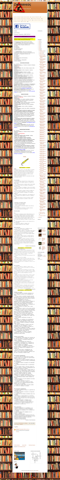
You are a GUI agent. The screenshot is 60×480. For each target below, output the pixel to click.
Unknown (17, 429)
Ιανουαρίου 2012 (42, 215)
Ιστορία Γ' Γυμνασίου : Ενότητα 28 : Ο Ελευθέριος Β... (42, 90)
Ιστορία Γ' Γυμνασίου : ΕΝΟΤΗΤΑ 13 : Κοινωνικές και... (42, 104)
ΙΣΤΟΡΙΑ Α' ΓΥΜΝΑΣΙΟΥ (26, 18)
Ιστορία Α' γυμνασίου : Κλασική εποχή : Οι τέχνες (42, 210)
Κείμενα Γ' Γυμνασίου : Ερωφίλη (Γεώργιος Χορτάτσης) (42, 204)
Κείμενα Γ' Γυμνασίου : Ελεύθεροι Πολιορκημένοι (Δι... (42, 196)
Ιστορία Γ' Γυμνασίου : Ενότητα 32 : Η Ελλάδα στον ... (42, 78)
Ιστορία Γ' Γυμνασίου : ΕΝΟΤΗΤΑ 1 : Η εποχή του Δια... (42, 128)
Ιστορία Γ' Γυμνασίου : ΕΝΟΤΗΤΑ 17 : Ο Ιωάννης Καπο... (42, 101)
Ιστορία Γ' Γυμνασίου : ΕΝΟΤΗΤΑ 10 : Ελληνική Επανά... (42, 107)
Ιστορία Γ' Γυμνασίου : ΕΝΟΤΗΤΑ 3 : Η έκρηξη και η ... (42, 122)
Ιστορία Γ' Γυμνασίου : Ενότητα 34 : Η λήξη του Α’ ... (42, 73)
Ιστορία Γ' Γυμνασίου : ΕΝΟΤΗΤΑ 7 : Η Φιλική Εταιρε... (42, 116)
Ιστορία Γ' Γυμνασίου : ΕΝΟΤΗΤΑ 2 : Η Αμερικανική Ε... (42, 125)
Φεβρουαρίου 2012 (42, 213)
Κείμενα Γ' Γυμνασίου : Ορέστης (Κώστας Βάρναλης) (42, 179)
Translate (44, 256)
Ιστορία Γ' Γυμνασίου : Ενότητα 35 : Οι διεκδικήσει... (42, 70)
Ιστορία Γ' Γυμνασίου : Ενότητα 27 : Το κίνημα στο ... (42, 93)
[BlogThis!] (31, 423)
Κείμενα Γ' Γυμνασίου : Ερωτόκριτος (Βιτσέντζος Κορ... (42, 201)
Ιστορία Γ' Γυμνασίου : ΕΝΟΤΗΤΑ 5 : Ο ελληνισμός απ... (42, 119)
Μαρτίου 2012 (42, 212)
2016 (39, 44)
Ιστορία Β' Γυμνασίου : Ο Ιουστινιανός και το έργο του (42, 59)
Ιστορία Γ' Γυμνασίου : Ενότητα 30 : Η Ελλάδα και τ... (42, 84)
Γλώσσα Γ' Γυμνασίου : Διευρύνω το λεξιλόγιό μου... (42, 143)
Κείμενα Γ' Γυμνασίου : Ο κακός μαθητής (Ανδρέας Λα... (42, 193)
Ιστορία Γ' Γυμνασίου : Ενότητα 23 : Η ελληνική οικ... (42, 96)
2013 (39, 48)
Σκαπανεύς (22, 4)
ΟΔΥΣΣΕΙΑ (24, 21)
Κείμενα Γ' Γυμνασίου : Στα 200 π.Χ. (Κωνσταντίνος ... (42, 181)
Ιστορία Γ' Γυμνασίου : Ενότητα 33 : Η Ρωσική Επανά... (42, 76)
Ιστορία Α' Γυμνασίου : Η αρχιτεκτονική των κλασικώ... (42, 57)
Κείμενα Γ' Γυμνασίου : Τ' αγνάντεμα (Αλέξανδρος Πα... (42, 187)
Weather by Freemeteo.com (40, 259)
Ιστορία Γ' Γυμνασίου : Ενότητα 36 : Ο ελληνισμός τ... (42, 67)
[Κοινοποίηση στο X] (32, 423)
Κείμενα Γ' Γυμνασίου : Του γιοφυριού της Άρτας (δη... (42, 207)
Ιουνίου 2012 (41, 52)
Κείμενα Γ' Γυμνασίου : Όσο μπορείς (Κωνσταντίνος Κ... (42, 184)
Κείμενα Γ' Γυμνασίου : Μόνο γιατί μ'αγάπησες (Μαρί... (42, 176)
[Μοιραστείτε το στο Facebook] (33, 423)
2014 (39, 47)
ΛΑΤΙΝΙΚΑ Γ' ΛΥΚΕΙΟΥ (17, 21)
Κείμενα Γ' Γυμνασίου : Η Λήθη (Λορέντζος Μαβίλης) (42, 190)
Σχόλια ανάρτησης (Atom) (21, 446)
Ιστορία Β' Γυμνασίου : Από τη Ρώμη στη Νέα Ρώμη (42, 62)
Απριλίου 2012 (42, 54)
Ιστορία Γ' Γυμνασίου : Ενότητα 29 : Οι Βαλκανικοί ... (42, 87)
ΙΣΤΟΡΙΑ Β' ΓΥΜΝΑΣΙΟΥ (36, 18)
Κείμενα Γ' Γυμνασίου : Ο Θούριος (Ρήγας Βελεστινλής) (42, 199)
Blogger (37, 470)
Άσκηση (24, 156)
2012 (39, 49)
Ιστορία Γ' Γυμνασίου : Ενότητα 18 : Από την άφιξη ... (42, 98)
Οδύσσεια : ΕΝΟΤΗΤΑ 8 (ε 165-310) (44, 230)
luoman (32, 470)
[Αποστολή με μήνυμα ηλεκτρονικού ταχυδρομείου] (30, 423)
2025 (39, 42)
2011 (39, 217)
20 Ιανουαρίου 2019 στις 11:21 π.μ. (24, 429)
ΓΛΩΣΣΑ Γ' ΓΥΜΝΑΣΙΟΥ (17, 18)
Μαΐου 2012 (41, 53)
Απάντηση (17, 431)
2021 (39, 43)
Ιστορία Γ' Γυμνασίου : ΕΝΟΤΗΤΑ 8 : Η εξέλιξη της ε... (42, 113)
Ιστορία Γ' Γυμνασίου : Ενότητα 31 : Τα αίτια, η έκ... (42, 81)
